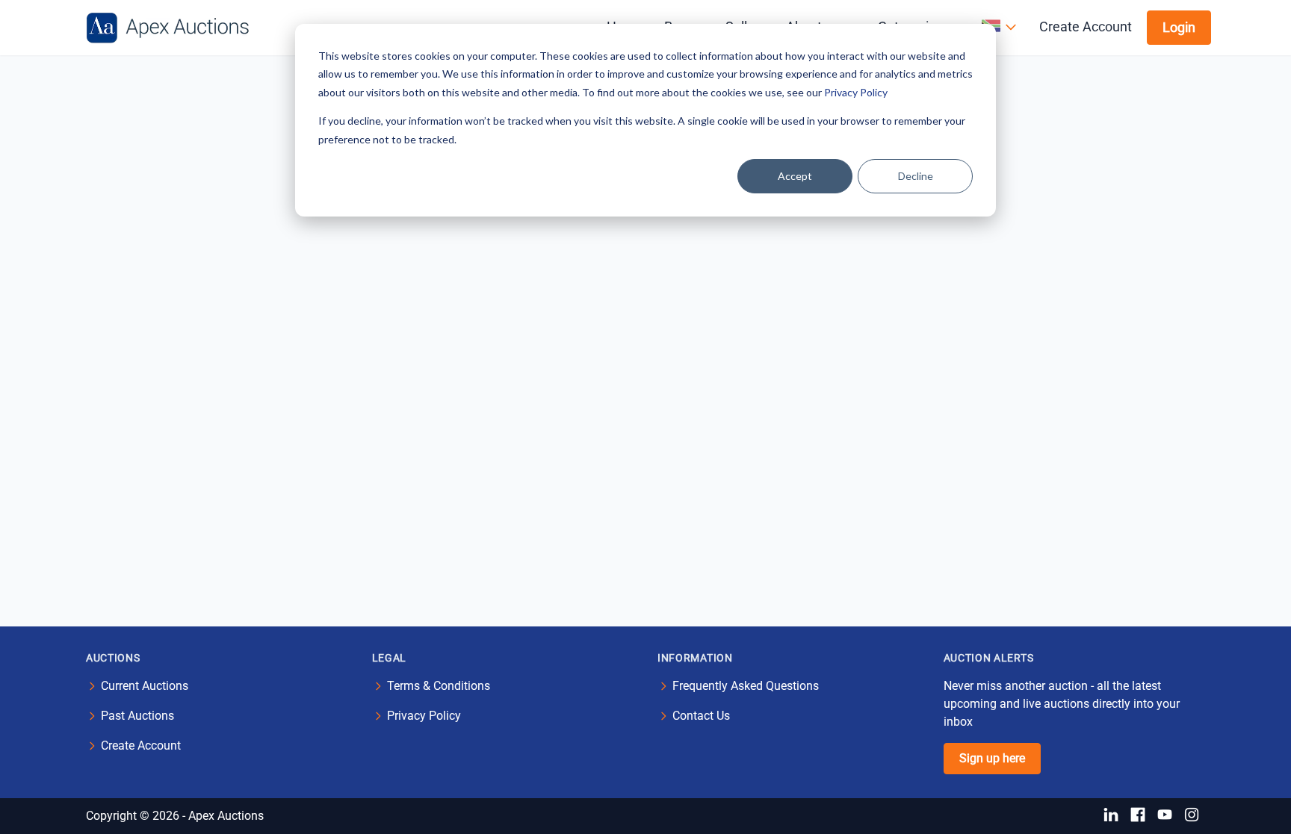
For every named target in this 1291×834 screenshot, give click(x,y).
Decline (915, 175)
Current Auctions (144, 686)
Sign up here (992, 758)
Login (1178, 27)
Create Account (1085, 26)
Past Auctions (137, 716)
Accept (795, 175)
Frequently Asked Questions (745, 686)
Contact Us (701, 716)
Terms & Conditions (438, 686)
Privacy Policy (856, 92)
